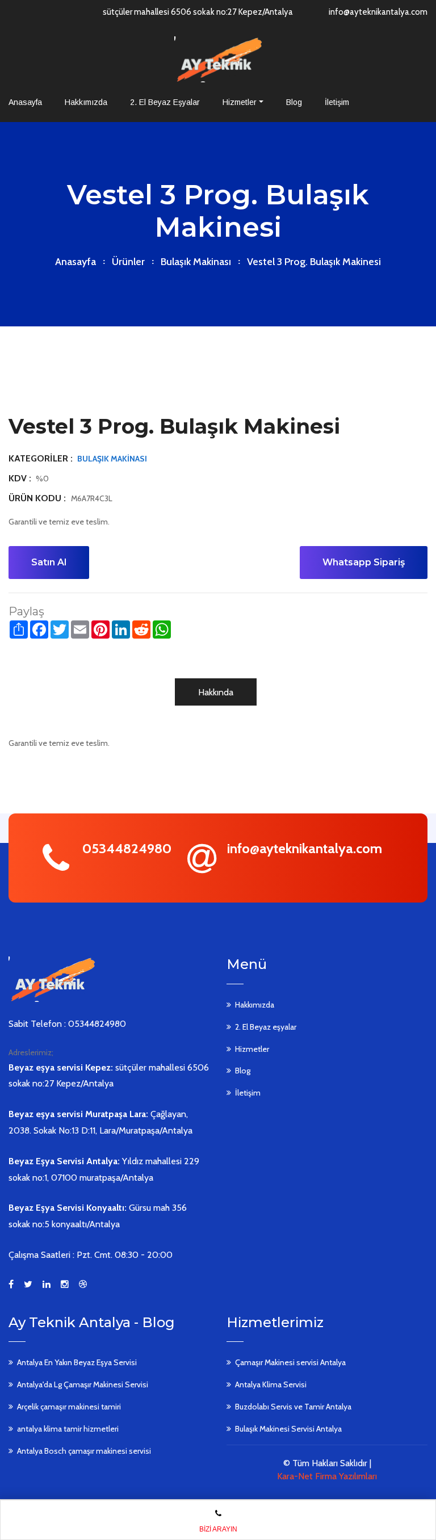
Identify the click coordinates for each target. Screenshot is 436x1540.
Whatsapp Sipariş (363, 562)
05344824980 (126, 848)
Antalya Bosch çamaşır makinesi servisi (84, 1451)
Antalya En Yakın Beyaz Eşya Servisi (77, 1362)
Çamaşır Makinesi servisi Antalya (290, 1362)
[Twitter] (28, 1284)
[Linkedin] (47, 1284)
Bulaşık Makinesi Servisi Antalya (288, 1429)
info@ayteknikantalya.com (378, 12)
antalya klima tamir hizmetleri (68, 1429)
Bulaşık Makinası (196, 261)
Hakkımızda (86, 102)
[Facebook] (11, 1284)
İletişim (337, 102)
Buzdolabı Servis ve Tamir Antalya (293, 1406)
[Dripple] (83, 1284)
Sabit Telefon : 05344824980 (67, 1023)
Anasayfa (25, 102)
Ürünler (128, 261)
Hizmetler (240, 102)
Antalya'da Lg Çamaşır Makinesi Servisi (82, 1384)
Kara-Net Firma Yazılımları (327, 1476)
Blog (294, 102)
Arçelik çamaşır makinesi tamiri (69, 1406)
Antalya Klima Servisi (271, 1384)
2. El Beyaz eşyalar (165, 102)
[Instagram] (65, 1284)
